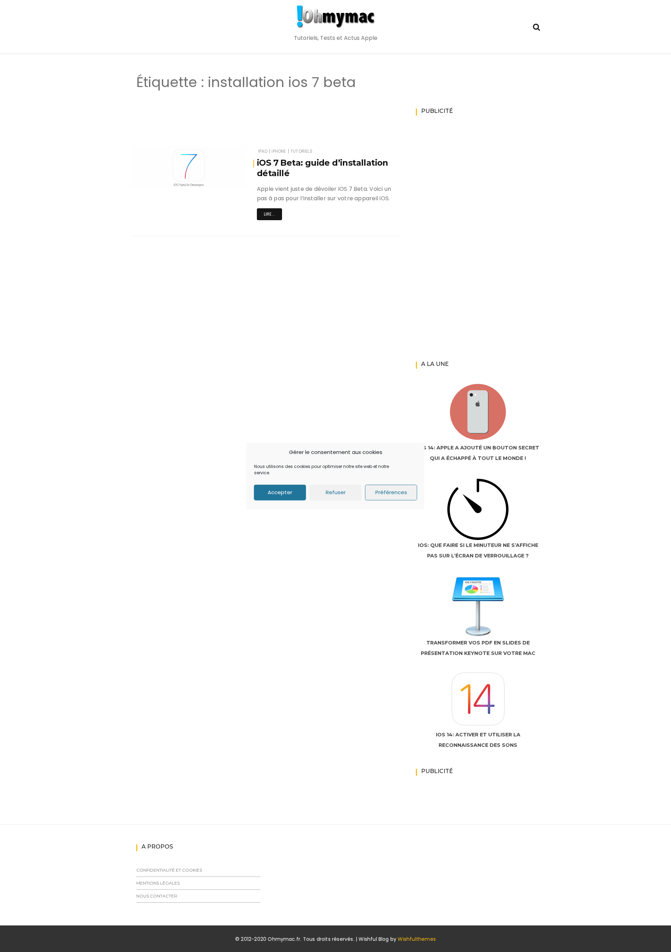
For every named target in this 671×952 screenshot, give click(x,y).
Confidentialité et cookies (169, 870)
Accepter (280, 492)
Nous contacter (156, 896)
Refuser (336, 492)
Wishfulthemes (417, 939)
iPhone (279, 151)
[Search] (536, 26)
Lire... (269, 214)
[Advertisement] (253, 125)
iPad (262, 151)
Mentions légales (158, 883)
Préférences (391, 492)
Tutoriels (301, 151)
